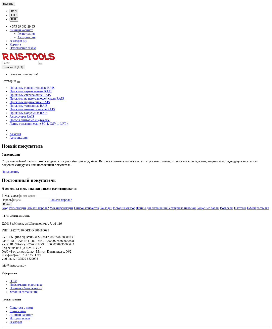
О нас (13, 281)
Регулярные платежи (181, 208)
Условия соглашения (23, 291)
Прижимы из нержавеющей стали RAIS (37, 98)
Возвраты (226, 208)
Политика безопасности (26, 288)
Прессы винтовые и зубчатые (30, 120)
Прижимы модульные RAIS (28, 113)
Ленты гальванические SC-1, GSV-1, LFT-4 (39, 123)
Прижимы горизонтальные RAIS (32, 87)
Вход (5, 208)
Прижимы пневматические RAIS (32, 109)
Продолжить (10, 171)
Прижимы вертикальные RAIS (31, 91)
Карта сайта (18, 311)
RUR (14, 19)
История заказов (124, 208)
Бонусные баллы (208, 208)
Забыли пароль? (61, 200)
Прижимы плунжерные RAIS (30, 102)
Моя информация (61, 208)
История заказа (20, 318)
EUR (14, 15)
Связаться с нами (21, 307)
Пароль (7, 200)
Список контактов (86, 208)
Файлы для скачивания (151, 208)
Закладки (106, 208)
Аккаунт (15, 134)
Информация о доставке (26, 284)
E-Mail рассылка (258, 208)
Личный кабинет (21, 314)
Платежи (240, 208)
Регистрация (26, 33)
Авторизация (26, 37)
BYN (14, 11)
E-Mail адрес (10, 195)
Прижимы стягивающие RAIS (30, 95)
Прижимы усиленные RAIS (28, 105)
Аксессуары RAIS (22, 116)
